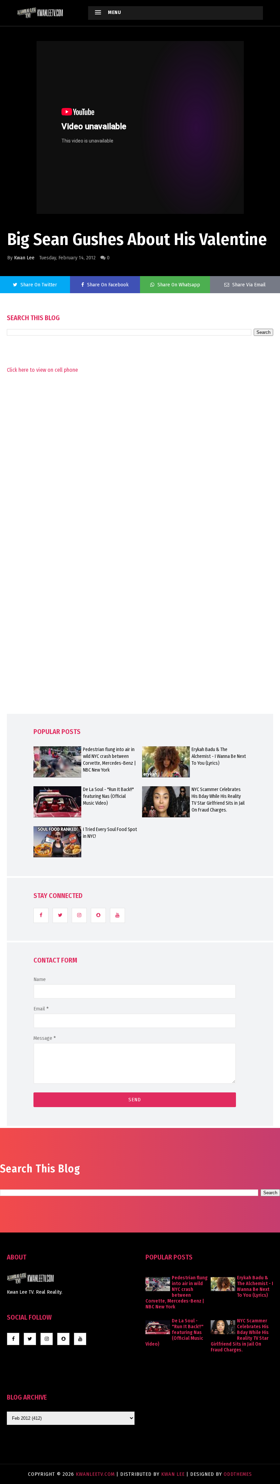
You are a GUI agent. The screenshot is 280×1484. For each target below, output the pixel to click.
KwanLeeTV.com (96, 1474)
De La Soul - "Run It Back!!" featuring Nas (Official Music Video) (108, 796)
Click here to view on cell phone (42, 370)
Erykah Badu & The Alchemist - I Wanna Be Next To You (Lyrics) (219, 756)
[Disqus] (140, 558)
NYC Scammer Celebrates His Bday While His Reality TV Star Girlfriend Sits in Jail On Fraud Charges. (218, 800)
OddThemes (238, 1474)
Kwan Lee (24, 258)
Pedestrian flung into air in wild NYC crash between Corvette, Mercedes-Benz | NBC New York (109, 760)
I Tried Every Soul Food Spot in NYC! (110, 833)
